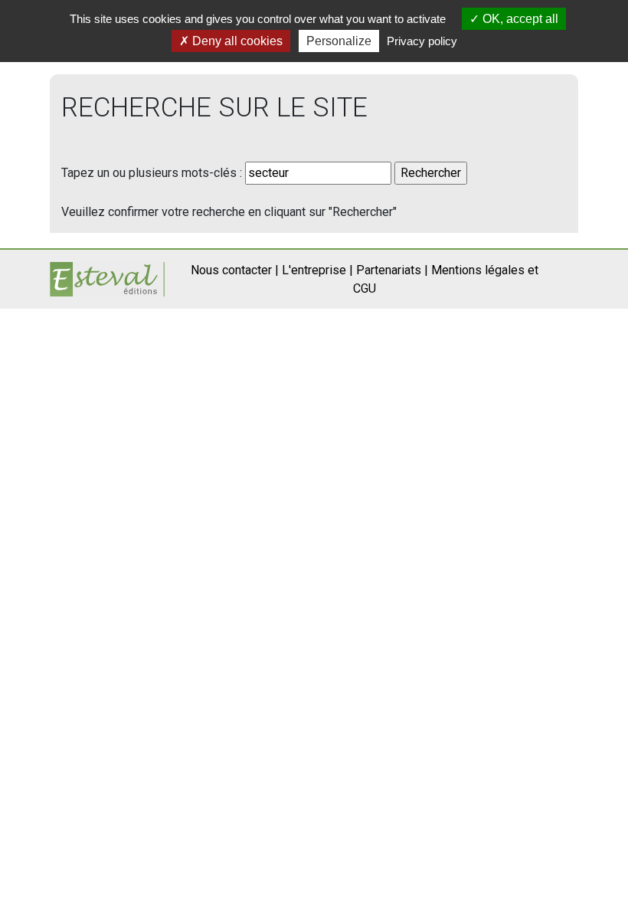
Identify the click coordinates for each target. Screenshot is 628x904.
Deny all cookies (236, 40)
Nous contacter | (235, 270)
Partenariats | (392, 270)
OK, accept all (518, 18)
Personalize (338, 40)
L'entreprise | (317, 270)
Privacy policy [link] (422, 40)
